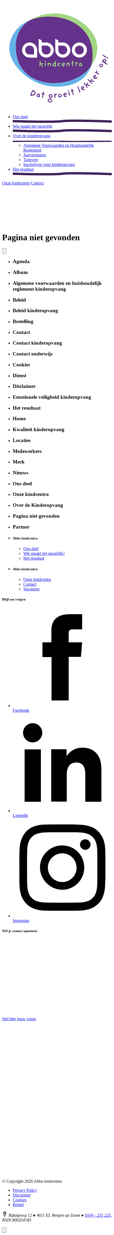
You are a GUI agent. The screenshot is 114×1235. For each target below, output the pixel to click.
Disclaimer (22, 1195)
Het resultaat (33, 558)
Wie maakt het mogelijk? (44, 553)
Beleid (18, 1204)
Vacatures (31, 589)
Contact (29, 584)
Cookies (20, 1200)
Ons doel (30, 548)
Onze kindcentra (37, 579)
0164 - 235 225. (98, 1215)
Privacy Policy (25, 1190)
